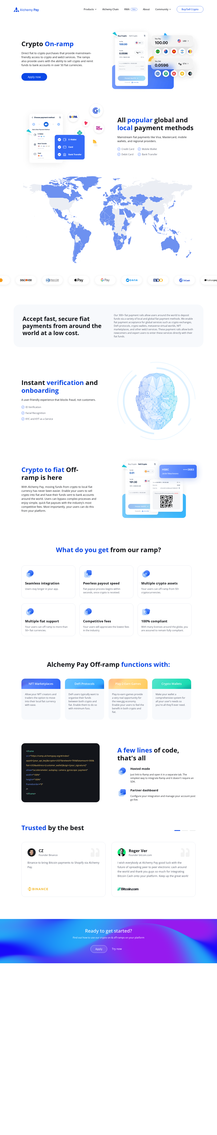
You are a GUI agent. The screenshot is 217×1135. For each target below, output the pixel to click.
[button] (177, 830)
